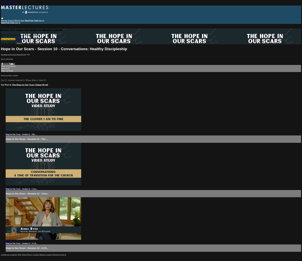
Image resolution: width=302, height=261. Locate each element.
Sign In (17, 23)
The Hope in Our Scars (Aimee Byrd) (13, 55)
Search (11, 21)
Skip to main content (8, 2)
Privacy (30, 255)
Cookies (36, 255)
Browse (4, 21)
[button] (2, 18)
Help (19, 255)
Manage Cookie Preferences (50, 255)
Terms (24, 255)
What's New (19, 21)
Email (13, 64)
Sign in (41, 21)
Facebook (5, 64)
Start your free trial (8, 39)
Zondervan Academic (9, 255)
